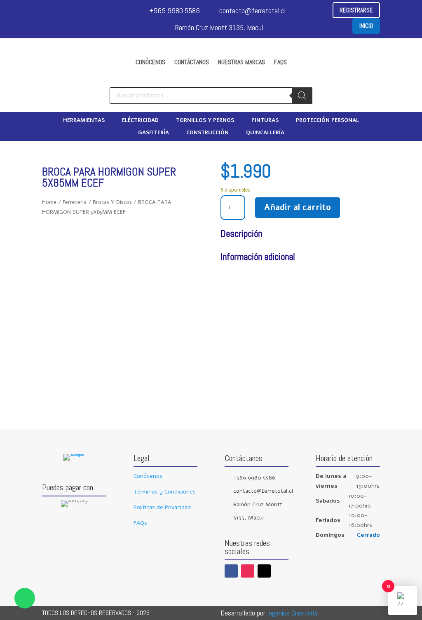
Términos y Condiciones (165, 492)
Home (49, 202)
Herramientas (84, 120)
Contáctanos (191, 62)
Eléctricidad (140, 120)
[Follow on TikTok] (264, 571)
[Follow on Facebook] (231, 571)
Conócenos (150, 62)
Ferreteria (75, 202)
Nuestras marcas (241, 62)
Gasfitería (153, 133)
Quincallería (265, 133)
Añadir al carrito (297, 207)
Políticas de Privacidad (162, 507)
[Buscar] (302, 95)
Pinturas (265, 120)
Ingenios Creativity (292, 613)
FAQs (280, 62)
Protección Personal (327, 120)
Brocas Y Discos (112, 202)
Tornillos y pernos (205, 120)
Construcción (207, 133)
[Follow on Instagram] (247, 571)
